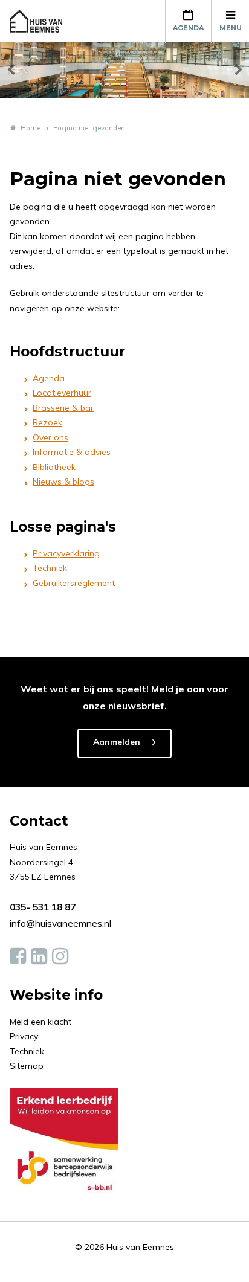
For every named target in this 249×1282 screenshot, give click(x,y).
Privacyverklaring (66, 553)
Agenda (49, 378)
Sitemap (27, 1065)
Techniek (50, 567)
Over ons (50, 437)
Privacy (24, 1036)
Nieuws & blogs (63, 481)
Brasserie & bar (63, 407)
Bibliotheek (54, 467)
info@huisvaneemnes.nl (60, 923)
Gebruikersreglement (74, 583)
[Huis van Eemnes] (43, 21)
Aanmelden (116, 741)
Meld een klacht (40, 1021)
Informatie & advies (72, 451)
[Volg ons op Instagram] (60, 956)
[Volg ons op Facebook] (18, 956)
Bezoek (47, 422)
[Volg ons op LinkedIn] (39, 956)
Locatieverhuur (62, 392)
